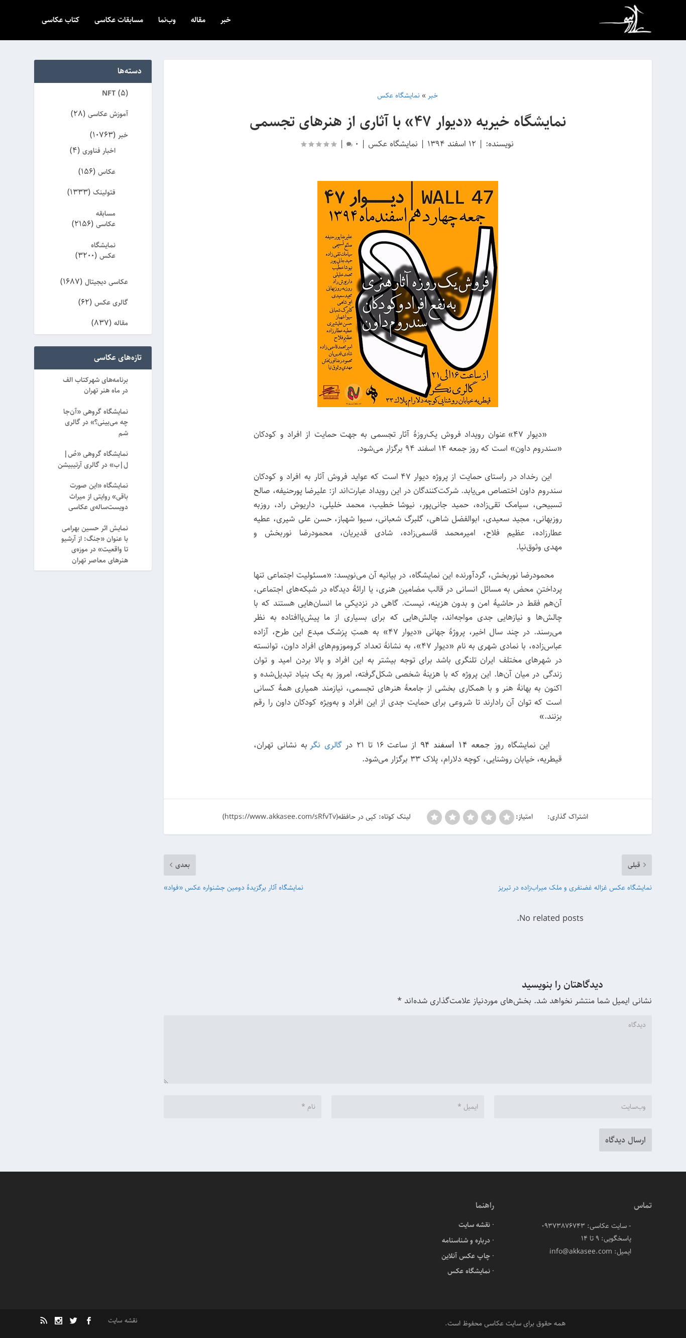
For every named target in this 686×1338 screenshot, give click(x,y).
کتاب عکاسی (60, 21)
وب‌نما (167, 21)
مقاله (198, 21)
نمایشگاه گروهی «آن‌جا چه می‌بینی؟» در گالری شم (95, 422)
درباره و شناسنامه (466, 1240)
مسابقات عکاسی (118, 21)
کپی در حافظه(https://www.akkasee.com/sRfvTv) (299, 816)
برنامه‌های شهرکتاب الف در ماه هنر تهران (95, 385)
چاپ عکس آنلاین (465, 1256)
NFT (109, 93)
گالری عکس (111, 302)
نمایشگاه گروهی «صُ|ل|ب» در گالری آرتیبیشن (93, 459)
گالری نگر (326, 744)
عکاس (107, 171)
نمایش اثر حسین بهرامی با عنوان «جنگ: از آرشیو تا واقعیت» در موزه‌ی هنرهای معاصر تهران (94, 544)
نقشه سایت (474, 1224)
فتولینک (104, 192)
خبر (225, 21)
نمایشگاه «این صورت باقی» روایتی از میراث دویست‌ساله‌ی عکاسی (98, 496)
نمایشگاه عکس (393, 143)
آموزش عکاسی (108, 114)
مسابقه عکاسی (106, 219)
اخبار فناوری (99, 150)
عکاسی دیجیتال (106, 282)
